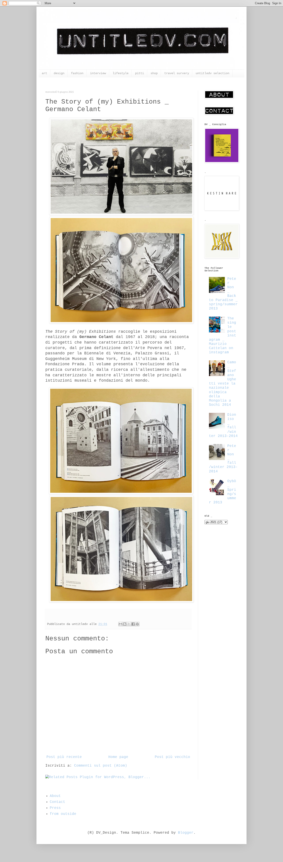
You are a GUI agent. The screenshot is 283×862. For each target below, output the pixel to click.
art (44, 73)
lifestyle (120, 73)
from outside (63, 814)
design (59, 73)
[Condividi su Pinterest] (137, 624)
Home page (118, 757)
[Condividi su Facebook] (133, 624)
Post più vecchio (172, 757)
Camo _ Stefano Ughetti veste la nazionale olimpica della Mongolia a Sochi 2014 (222, 383)
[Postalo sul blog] (124, 624)
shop (154, 73)
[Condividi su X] (129, 624)
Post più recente (64, 757)
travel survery (176, 73)
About (55, 796)
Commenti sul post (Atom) (100, 766)
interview (98, 73)
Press (55, 808)
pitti (139, 73)
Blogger (185, 833)
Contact (57, 802)
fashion (77, 73)
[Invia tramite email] (120, 624)
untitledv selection (212, 73)
